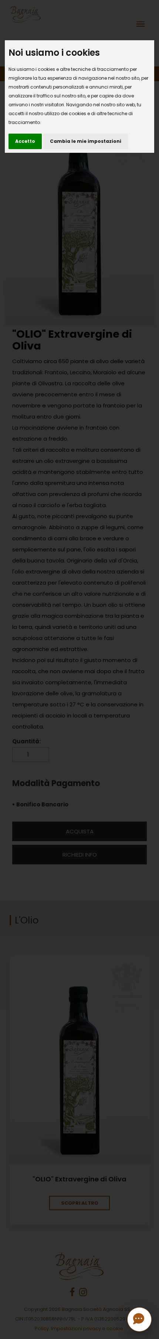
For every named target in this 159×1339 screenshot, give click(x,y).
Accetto (25, 141)
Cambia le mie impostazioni (85, 141)
